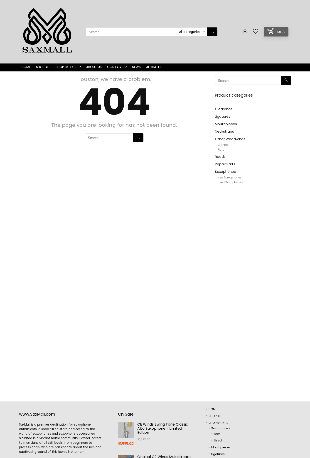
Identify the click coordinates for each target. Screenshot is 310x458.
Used (218, 440)
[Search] (212, 31)
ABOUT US (94, 67)
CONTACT (115, 67)
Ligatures (222, 116)
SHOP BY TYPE (66, 67)
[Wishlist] (255, 31)
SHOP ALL (43, 67)
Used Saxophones (230, 182)
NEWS (136, 67)
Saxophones (225, 171)
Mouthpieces (226, 124)
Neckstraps (224, 131)
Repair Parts (225, 164)
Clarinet (223, 145)
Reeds (220, 156)
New (217, 433)
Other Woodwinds (230, 138)
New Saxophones (229, 177)
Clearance (224, 109)
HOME (26, 67)
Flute (221, 149)
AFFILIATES (154, 67)
